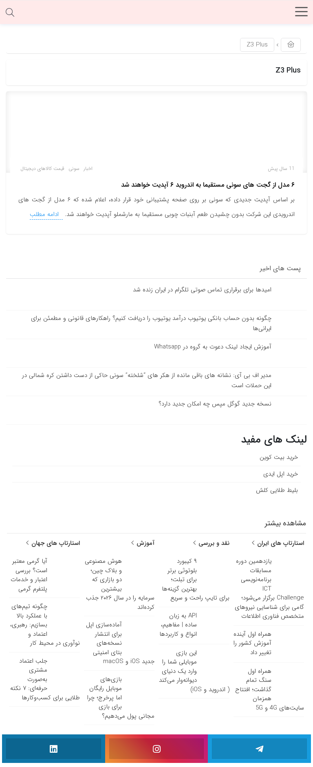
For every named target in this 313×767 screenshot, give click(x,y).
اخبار (88, 168)
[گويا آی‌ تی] (156, 14)
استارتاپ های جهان (54, 543)
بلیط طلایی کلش (277, 490)
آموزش (144, 543)
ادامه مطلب (45, 214)
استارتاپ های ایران (279, 543)
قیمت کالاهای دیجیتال (42, 168)
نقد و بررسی (212, 543)
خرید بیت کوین (279, 457)
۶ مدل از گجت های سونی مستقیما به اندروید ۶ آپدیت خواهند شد (208, 185)
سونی (73, 168)
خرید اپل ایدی (280, 474)
